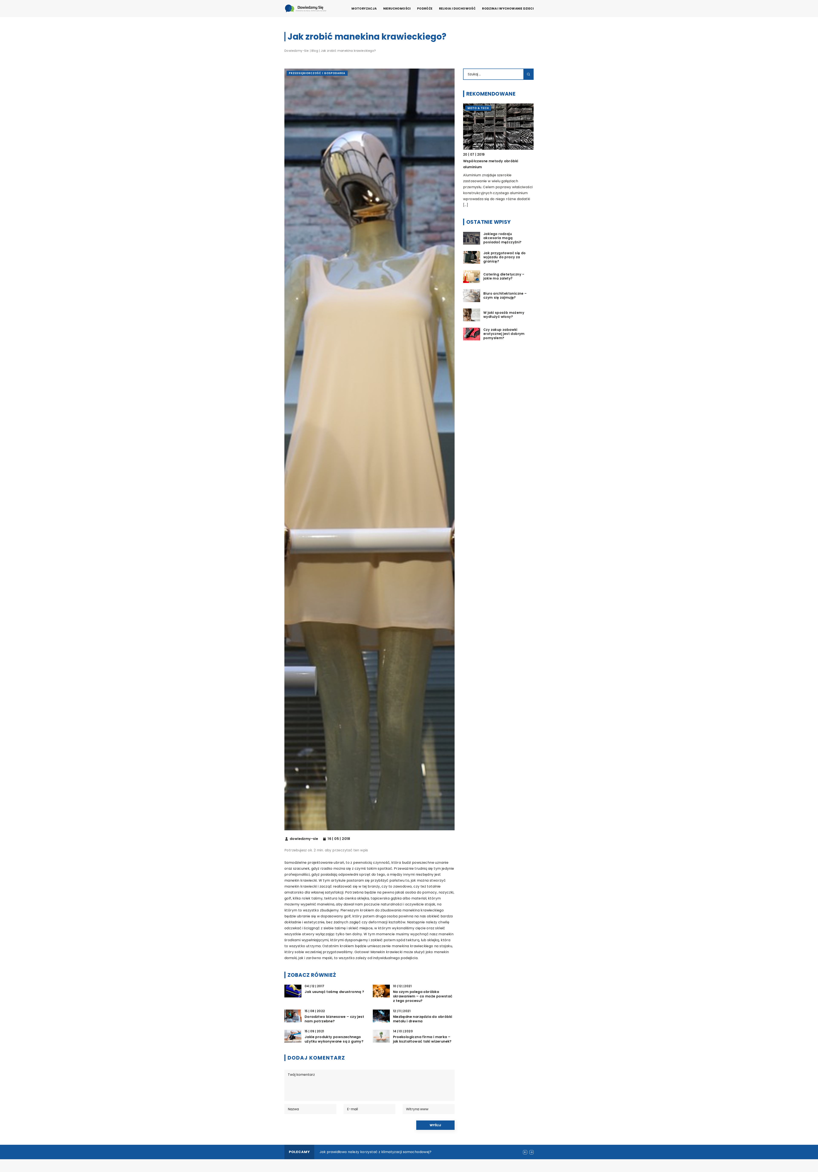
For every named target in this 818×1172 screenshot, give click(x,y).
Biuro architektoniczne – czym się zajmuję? (505, 295)
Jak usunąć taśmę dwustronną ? (334, 992)
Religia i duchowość (457, 8)
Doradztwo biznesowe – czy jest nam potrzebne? (334, 1019)
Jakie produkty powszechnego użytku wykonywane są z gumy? (334, 1039)
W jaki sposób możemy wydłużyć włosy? (503, 315)
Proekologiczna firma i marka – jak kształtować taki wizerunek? (422, 1039)
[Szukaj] (528, 74)
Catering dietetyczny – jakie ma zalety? (503, 276)
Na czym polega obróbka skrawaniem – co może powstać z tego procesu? (422, 996)
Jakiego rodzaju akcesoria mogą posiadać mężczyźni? (502, 238)
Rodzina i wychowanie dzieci (508, 8)
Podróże (425, 8)
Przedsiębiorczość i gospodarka (317, 73)
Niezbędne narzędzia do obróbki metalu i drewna (422, 1019)
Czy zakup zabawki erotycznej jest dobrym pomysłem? (504, 334)
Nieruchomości (397, 8)
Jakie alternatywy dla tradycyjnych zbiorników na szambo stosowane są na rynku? (392, 1151)
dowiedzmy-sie (304, 839)
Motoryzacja (364, 8)
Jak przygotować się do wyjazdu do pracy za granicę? (504, 257)
